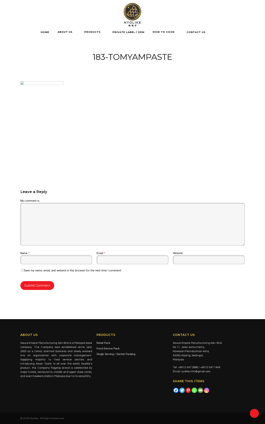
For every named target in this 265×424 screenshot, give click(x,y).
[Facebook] (176, 390)
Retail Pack (103, 343)
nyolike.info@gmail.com (196, 371)
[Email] (200, 390)
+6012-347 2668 (188, 367)
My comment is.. (30, 200)
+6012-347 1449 (210, 367)
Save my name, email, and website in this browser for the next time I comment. (73, 270)
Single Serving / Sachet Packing (116, 354)
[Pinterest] (188, 390)
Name (25, 253)
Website (178, 253)
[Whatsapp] (194, 390)
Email (101, 253)
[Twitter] (182, 390)
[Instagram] (206, 390)
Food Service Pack (108, 348)
